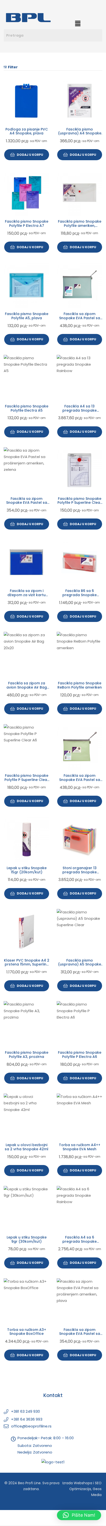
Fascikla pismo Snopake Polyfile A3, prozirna (26, 1054)
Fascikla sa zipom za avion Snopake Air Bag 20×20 (26, 687)
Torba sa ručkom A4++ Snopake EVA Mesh (79, 1147)
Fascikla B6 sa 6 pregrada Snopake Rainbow (79, 595)
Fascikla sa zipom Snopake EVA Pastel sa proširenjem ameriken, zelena (26, 504)
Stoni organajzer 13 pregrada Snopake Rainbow (79, 872)
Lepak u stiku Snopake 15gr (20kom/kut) (27, 870)
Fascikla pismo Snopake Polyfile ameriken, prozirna (79, 225)
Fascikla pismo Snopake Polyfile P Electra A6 (79, 1054)
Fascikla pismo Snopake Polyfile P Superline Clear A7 (79, 502)
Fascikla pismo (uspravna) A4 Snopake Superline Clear (79, 133)
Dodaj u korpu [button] (30, 155)
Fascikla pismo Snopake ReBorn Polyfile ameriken (79, 685)
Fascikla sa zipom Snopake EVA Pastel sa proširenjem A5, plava (79, 318)
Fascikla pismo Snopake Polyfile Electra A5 (26, 408)
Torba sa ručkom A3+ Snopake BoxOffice (26, 1331)
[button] (78, 23)
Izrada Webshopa (77, 1483)
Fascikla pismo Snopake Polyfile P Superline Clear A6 (26, 779)
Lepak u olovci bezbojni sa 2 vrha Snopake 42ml (26, 1147)
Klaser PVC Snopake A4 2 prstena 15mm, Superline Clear (26, 964)
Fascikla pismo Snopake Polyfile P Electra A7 (26, 223)
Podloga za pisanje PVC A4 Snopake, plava (26, 131)
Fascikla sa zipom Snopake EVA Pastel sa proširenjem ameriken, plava (79, 1335)
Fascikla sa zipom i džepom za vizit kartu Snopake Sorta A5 (26, 595)
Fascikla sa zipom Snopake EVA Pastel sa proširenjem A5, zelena (79, 779)
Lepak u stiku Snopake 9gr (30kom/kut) (27, 1239)
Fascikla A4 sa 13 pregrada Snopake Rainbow (79, 410)
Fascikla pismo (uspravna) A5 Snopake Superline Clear (79, 964)
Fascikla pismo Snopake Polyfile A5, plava (26, 315)
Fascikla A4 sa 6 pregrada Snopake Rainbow (79, 1241)
